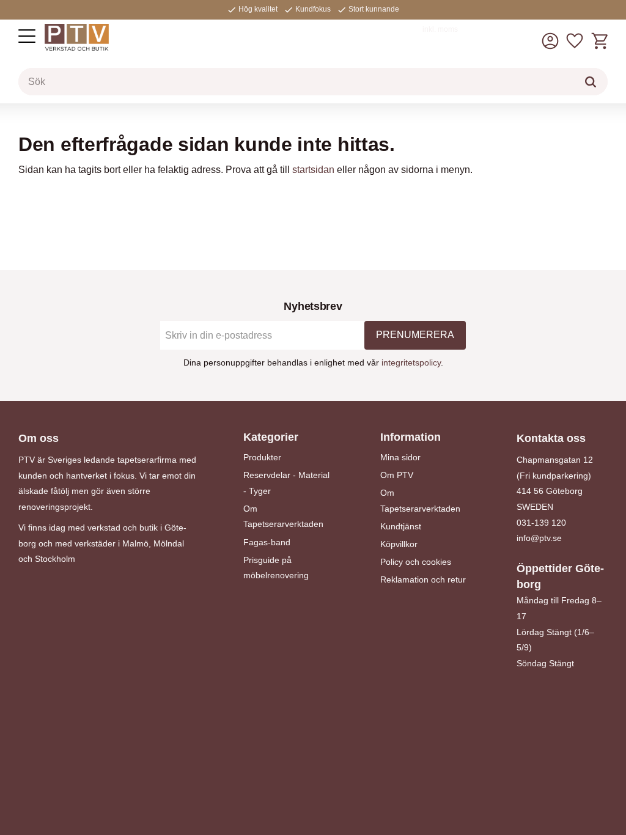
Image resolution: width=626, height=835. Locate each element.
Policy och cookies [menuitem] (415, 562)
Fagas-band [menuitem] (266, 542)
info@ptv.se (539, 538)
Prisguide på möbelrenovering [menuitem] (276, 568)
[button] (27, 36)
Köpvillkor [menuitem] (399, 544)
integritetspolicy (411, 362)
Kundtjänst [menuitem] (400, 526)
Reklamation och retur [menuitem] (423, 579)
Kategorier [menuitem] (270, 437)
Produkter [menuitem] (262, 457)
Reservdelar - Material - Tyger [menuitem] (286, 483)
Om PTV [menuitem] (396, 475)
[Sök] (590, 82)
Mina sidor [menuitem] (400, 457)
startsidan (313, 169)
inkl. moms (440, 29)
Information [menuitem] (410, 437)
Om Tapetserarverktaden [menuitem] (283, 516)
